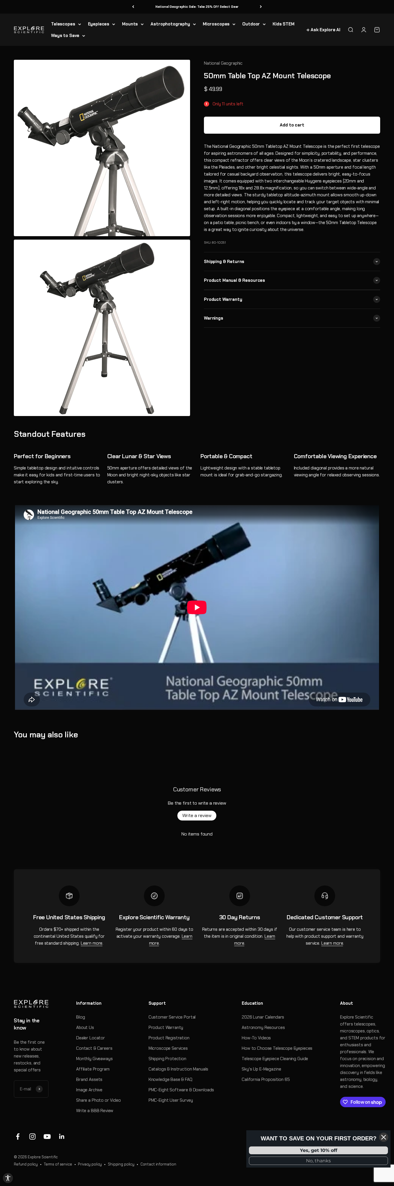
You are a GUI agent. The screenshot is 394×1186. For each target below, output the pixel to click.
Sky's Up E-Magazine (261, 1069)
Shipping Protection (167, 1059)
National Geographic (223, 63)
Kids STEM (283, 24)
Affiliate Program (92, 1069)
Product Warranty (166, 1027)
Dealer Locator (90, 1038)
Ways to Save (65, 35)
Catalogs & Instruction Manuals (179, 1069)
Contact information (158, 1164)
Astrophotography (170, 24)
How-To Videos (256, 1038)
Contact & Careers (94, 1048)
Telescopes (63, 24)
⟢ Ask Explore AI (323, 30)
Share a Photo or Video (98, 1100)
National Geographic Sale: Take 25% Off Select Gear (197, 7)
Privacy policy (90, 1164)
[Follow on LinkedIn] (62, 1136)
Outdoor (251, 24)
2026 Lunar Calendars (263, 1017)
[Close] (384, 1137)
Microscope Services (168, 1048)
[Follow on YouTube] (47, 1136)
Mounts (130, 24)
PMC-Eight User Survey (171, 1100)
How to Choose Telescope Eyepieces (277, 1048)
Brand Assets (89, 1079)
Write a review (196, 815)
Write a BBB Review (94, 1111)
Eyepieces (99, 24)
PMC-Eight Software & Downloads (181, 1090)
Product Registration (169, 1038)
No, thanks (318, 1160)
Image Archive (89, 1090)
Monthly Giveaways (94, 1059)
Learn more (92, 943)
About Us (85, 1027)
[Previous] (133, 7)
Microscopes (216, 24)
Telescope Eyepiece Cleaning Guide (275, 1059)
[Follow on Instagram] (32, 1136)
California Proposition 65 (266, 1079)
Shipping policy (121, 1164)
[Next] (261, 7)
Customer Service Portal (172, 1017)
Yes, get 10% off (318, 1150)
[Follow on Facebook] (18, 1136)
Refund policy (26, 1164)
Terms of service (58, 1164)
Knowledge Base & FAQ (170, 1079)
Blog (80, 1017)
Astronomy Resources (263, 1027)
